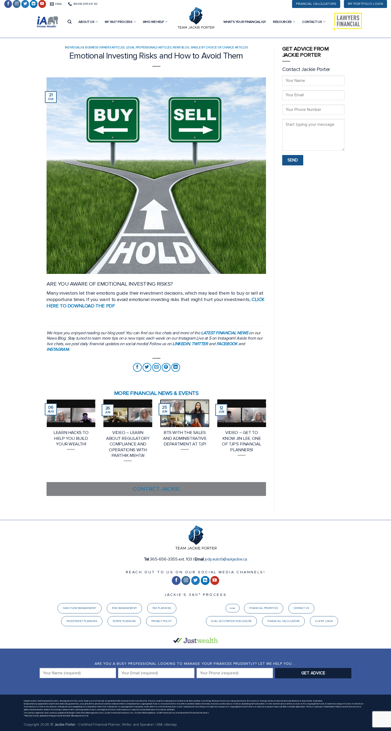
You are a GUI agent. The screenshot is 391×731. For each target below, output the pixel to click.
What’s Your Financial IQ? (244, 22)
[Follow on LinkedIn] (34, 4)
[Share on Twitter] (147, 367)
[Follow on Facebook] (8, 4)
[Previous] (45, 440)
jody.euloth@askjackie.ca (226, 559)
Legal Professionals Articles (148, 47)
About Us (86, 22)
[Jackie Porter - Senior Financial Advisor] (195, 18)
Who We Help (153, 22)
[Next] (267, 440)
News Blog (181, 47)
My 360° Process (118, 22)
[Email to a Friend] (156, 367)
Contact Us (312, 22)
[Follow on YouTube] (42, 4)
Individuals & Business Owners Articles (94, 47)
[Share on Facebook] (137, 367)
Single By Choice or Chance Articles (219, 47)
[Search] (70, 21)
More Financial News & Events (156, 393)
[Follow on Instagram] (16, 4)
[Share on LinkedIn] (175, 367)
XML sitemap (166, 724)
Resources (282, 22)
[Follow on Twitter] (25, 4)
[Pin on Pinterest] (166, 367)
